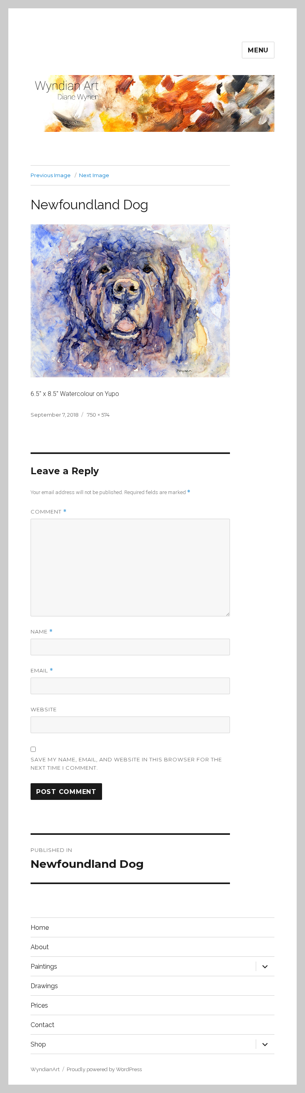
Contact (42, 1025)
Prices (39, 1005)
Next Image (94, 175)
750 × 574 (98, 414)
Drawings (44, 986)
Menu (258, 50)
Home (40, 927)
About (40, 947)
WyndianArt (45, 1069)
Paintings (44, 966)
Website (44, 709)
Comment (49, 511)
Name (42, 631)
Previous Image (51, 175)
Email (42, 670)
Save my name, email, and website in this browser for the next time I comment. (126, 763)
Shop (38, 1044)
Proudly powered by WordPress (104, 1069)
